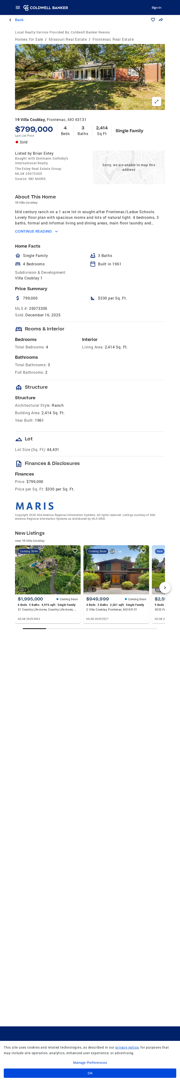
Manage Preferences (90, 1063)
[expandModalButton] (156, 101)
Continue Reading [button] (33, 231)
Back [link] (19, 20)
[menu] (19, 7)
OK (90, 1073)
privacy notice (127, 1047)
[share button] (161, 19)
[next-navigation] (165, 587)
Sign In (156, 7)
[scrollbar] (90, 628)
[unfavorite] (75, 550)
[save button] (153, 19)
